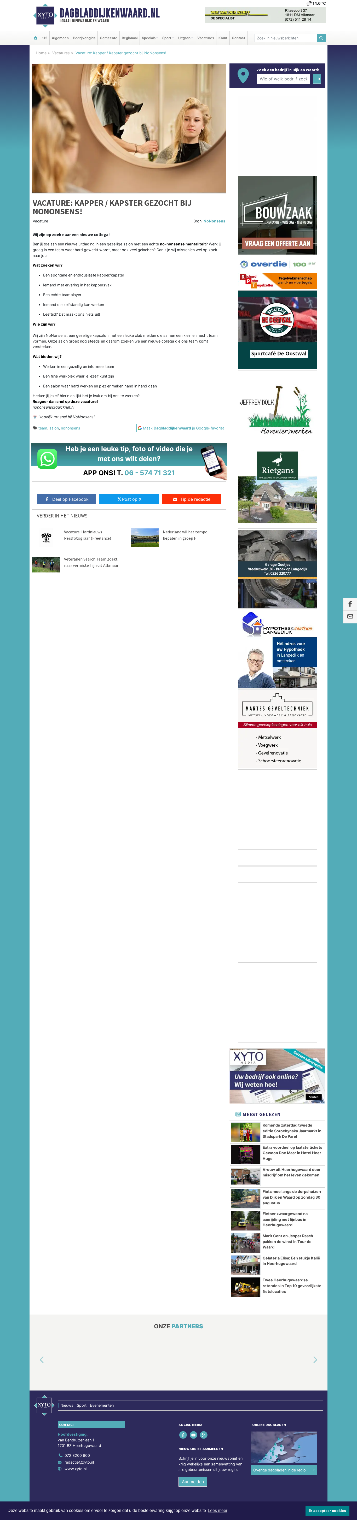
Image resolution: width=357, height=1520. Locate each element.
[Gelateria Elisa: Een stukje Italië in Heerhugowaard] (246, 1265)
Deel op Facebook (70, 499)
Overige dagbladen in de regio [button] (279, 1470)
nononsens (70, 428)
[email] (350, 617)
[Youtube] (194, 1435)
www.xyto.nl (76, 1469)
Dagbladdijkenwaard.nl (110, 13)
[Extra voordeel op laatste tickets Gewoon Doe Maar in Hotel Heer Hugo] (246, 1154)
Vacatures (205, 38)
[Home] (35, 38)
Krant (222, 38)
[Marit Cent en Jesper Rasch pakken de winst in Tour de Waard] (246, 1243)
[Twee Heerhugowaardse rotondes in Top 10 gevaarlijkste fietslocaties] (246, 1287)
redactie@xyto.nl (79, 1462)
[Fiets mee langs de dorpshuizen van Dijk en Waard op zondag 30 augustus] (246, 1199)
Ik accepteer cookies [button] (327, 1511)
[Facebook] (184, 1435)
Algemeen (60, 38)
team (42, 428)
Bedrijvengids (84, 38)
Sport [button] (166, 38)
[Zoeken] (321, 38)
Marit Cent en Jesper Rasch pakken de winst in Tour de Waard (288, 1241)
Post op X (131, 499)
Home (41, 53)
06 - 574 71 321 (149, 473)
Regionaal (129, 38)
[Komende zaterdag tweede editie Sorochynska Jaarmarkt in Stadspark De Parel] (246, 1132)
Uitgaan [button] (184, 38)
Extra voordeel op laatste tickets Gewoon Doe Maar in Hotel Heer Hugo (292, 1153)
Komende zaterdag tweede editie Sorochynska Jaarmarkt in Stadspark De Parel (292, 1131)
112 (44, 38)
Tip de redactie (195, 499)
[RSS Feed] (204, 1435)
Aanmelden (193, 1481)
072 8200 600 (77, 1455)
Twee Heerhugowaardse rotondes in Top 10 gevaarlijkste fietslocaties (292, 1285)
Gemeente (108, 38)
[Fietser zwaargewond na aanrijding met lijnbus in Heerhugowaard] (246, 1221)
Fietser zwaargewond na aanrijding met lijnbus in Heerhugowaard (285, 1219)
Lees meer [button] (217, 1510)
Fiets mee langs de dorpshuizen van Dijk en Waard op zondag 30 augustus (292, 1197)
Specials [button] (149, 38)
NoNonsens (214, 221)
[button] (36, 1360)
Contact (238, 38)
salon (54, 428)
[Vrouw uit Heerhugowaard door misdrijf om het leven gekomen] (246, 1177)
